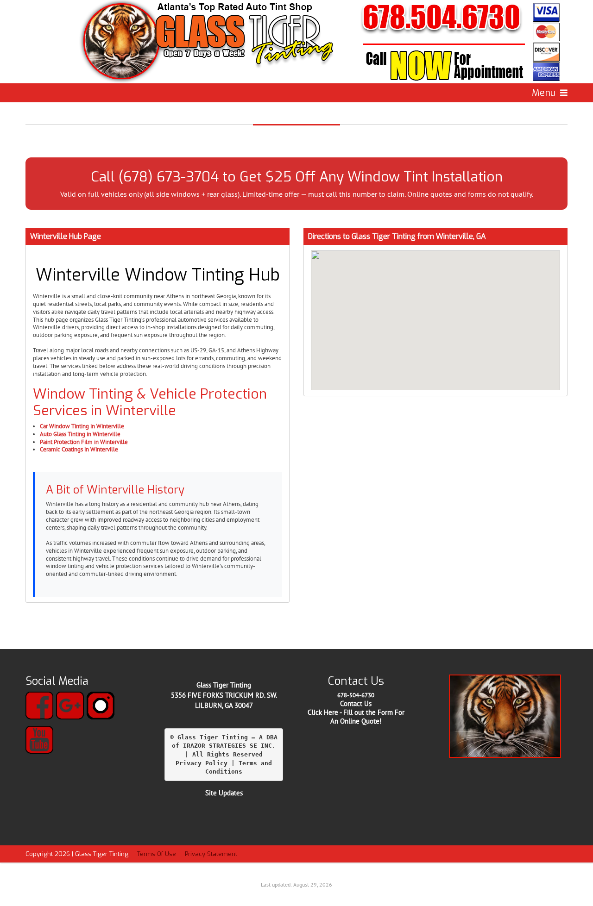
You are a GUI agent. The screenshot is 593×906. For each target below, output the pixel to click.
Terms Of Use (156, 854)
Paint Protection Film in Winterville (84, 442)
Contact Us (356, 703)
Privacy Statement (211, 854)
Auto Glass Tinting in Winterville (80, 434)
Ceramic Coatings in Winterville (79, 449)
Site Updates (224, 792)
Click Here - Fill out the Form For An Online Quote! (356, 716)
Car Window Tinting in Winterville (82, 426)
